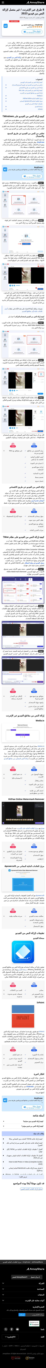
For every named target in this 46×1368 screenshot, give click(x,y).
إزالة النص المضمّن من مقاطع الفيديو (16, 758)
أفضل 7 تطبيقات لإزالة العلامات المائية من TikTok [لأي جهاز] (24, 1150)
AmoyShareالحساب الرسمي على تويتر (6, 1329)
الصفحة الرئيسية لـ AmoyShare (35, 2)
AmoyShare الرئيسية (35, 1269)
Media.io (39, 96)
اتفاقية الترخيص (25, 1346)
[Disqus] (23, 1226)
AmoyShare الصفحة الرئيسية (37, 1262)
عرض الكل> (23, 1177)
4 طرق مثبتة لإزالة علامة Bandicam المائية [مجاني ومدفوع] (25, 1169)
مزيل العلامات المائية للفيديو (12, 1262)
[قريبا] (17, 1329)
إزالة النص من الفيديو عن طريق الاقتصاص (30, 88)
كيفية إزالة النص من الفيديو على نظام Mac (30, 90)
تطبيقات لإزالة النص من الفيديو (33, 104)
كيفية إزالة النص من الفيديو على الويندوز (31, 82)
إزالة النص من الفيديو (14, 57)
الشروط (42, 1346)
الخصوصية (34, 1346)
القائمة (3, 2)
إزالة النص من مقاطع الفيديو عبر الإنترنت (31, 93)
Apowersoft (40, 895)
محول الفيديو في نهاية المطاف (34, 563)
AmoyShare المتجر (19, 1277)
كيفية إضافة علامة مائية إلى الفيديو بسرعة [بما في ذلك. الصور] (24, 1144)
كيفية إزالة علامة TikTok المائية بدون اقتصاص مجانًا (25, 1139)
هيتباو (42, 828)
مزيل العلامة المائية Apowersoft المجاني (31, 101)
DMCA (17, 1346)
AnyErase (40, 142)
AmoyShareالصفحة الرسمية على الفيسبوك (11, 1329)
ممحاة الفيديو (38, 106)
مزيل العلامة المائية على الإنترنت (27, 828)
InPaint (40, 109)
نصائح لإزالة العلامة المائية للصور (31, 1189)
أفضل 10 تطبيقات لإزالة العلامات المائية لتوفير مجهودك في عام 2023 (24, 1156)
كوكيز (5, 1346)
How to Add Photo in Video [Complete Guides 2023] (25, 1163)
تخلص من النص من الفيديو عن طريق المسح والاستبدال (27, 85)
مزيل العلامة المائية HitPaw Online (32, 98)
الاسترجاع (23, 1349)
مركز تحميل (35, 1277)
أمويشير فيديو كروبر (37, 500)
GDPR (11, 1346)
